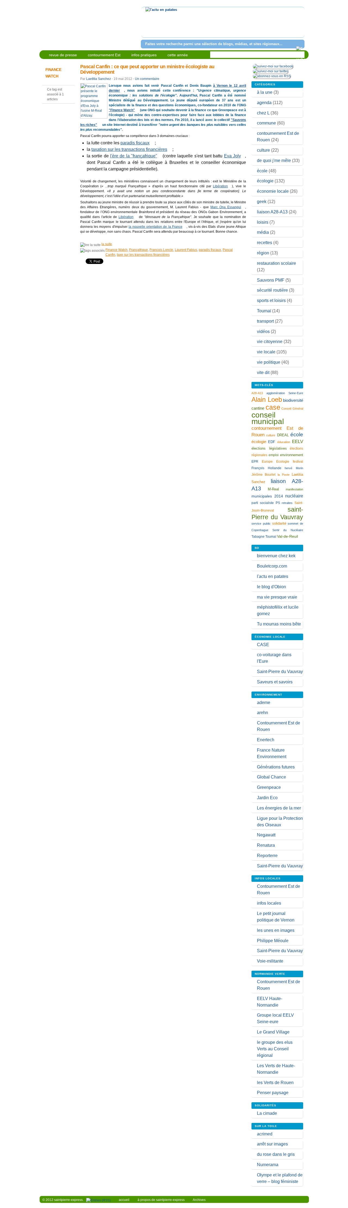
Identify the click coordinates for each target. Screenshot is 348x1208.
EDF (271, 442)
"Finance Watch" (122, 110)
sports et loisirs (271, 300)
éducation (283, 442)
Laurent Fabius (186, 250)
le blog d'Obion (271, 586)
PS (278, 503)
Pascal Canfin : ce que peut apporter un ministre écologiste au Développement (147, 69)
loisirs (262, 222)
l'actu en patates (272, 576)
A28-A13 (257, 393)
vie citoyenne (269, 341)
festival (298, 461)
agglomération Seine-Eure (284, 393)
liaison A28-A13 (272, 212)
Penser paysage (272, 1092)
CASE (263, 644)
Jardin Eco (267, 797)
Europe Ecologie (275, 461)
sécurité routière (272, 290)
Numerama (267, 1164)
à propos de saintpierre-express (161, 1200)
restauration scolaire (276, 263)
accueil (124, 1200)
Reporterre (267, 855)
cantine (257, 408)
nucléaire (294, 495)
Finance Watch (116, 250)
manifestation (294, 489)
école (262, 171)
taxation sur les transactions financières (129, 149)
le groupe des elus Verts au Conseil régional (275, 1049)
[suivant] (299, 26)
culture (263, 150)
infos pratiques (144, 55)
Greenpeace (269, 787)
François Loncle (161, 250)
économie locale (273, 191)
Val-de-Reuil (287, 536)
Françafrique (138, 250)
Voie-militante (270, 961)
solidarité (279, 523)
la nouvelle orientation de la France (155, 227)
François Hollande (266, 468)
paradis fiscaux (135, 143)
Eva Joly (232, 156)
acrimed (264, 1134)
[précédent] (146, 26)
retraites (287, 503)
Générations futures (276, 767)
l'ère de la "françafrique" (133, 156)
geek (261, 201)
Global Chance (271, 777)
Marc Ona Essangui (225, 207)
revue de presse (63, 55)
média (263, 232)
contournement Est (104, 55)
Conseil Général (292, 408)
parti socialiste (262, 503)
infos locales (269, 903)
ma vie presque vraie (277, 597)
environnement (291, 455)
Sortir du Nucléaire (287, 530)
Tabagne (258, 536)
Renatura (266, 845)
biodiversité (293, 400)
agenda (264, 102)
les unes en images (275, 930)
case (273, 407)
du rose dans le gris (276, 1154)
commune (266, 123)
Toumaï (264, 311)
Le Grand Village (273, 1032)
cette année (177, 55)
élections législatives (269, 448)
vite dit (263, 372)
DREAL (283, 435)
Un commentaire (147, 79)
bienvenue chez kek (276, 555)
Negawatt (266, 835)
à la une (264, 92)
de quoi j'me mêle (274, 160)
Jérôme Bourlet (263, 475)
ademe (263, 702)
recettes (264, 242)
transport (265, 321)
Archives (199, 1200)
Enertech (265, 739)
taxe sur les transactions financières (143, 255)
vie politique (268, 362)
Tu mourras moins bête (279, 624)
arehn (262, 712)
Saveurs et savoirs (275, 682)
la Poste (284, 474)
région (263, 253)
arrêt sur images (272, 1144)
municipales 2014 (267, 496)
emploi (274, 455)
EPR (254, 461)
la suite (106, 244)
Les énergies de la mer (279, 808)
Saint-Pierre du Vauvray (280, 671)
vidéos (263, 331)
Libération (220, 186)
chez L (263, 113)
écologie (265, 181)
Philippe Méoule (272, 940)
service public (261, 523)
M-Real (273, 489)
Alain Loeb (266, 399)
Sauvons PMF (270, 280)
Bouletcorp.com (272, 566)
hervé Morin (294, 468)
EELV (297, 441)
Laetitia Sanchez (98, 79)
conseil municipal (267, 418)
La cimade (267, 1113)
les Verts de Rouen (275, 1082)
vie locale (266, 352)
